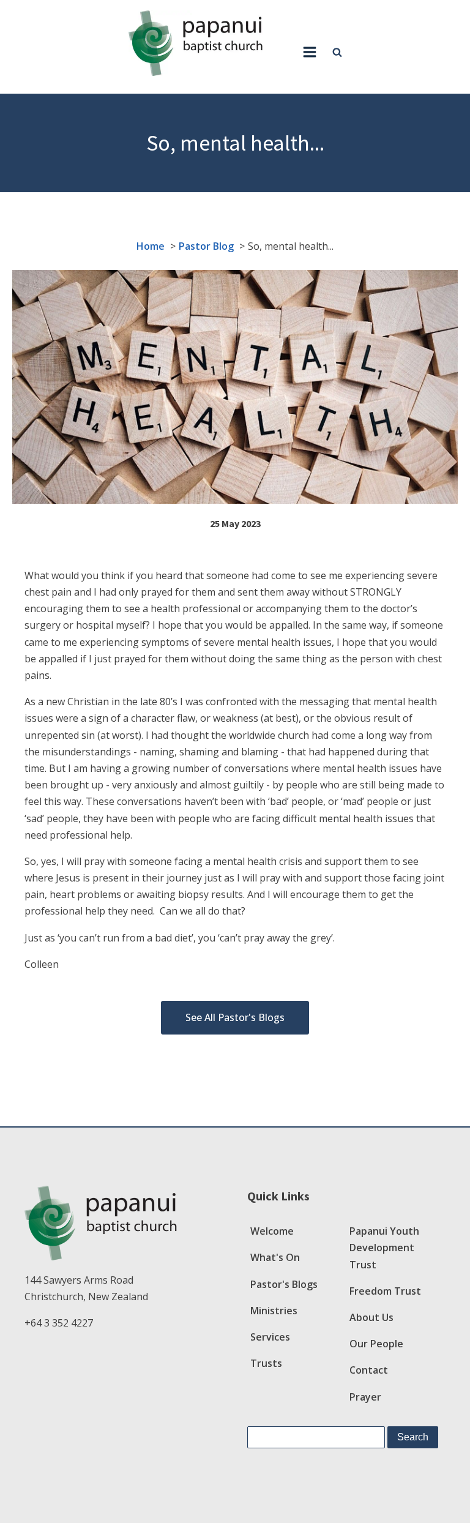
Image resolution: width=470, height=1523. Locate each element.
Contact (368, 1370)
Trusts (266, 1363)
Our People (376, 1343)
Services (270, 1337)
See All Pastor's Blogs (235, 1017)
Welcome (272, 1231)
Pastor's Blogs (284, 1284)
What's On (275, 1257)
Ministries (273, 1310)
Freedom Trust (385, 1291)
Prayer (365, 1397)
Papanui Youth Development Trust (384, 1247)
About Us (371, 1317)
